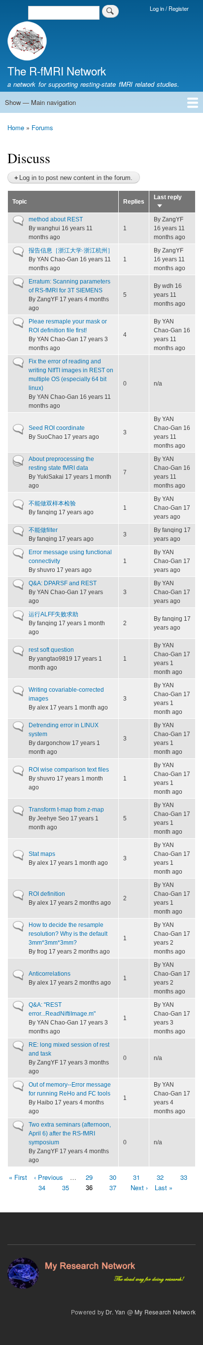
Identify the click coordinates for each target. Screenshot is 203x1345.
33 (183, 1177)
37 (112, 1187)
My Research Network (165, 1312)
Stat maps (42, 853)
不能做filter (43, 530)
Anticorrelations (49, 973)
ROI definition (47, 893)
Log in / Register (169, 8)
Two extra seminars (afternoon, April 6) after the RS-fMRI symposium (70, 1133)
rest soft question (51, 649)
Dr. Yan (115, 1312)
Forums (42, 127)
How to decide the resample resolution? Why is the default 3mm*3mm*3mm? (68, 933)
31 (136, 1177)
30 (112, 1177)
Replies (133, 201)
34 (41, 1187)
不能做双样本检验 (52, 503)
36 (89, 1188)
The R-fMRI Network (56, 70)
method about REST (56, 219)
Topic (19, 201)
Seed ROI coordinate (57, 428)
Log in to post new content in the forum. (76, 177)
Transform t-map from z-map (66, 809)
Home (15, 127)
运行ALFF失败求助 (53, 614)
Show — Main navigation (40, 102)
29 (89, 1177)
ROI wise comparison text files (69, 769)
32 (160, 1177)
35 (65, 1187)
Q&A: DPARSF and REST (63, 583)
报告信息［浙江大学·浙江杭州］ (71, 250)
